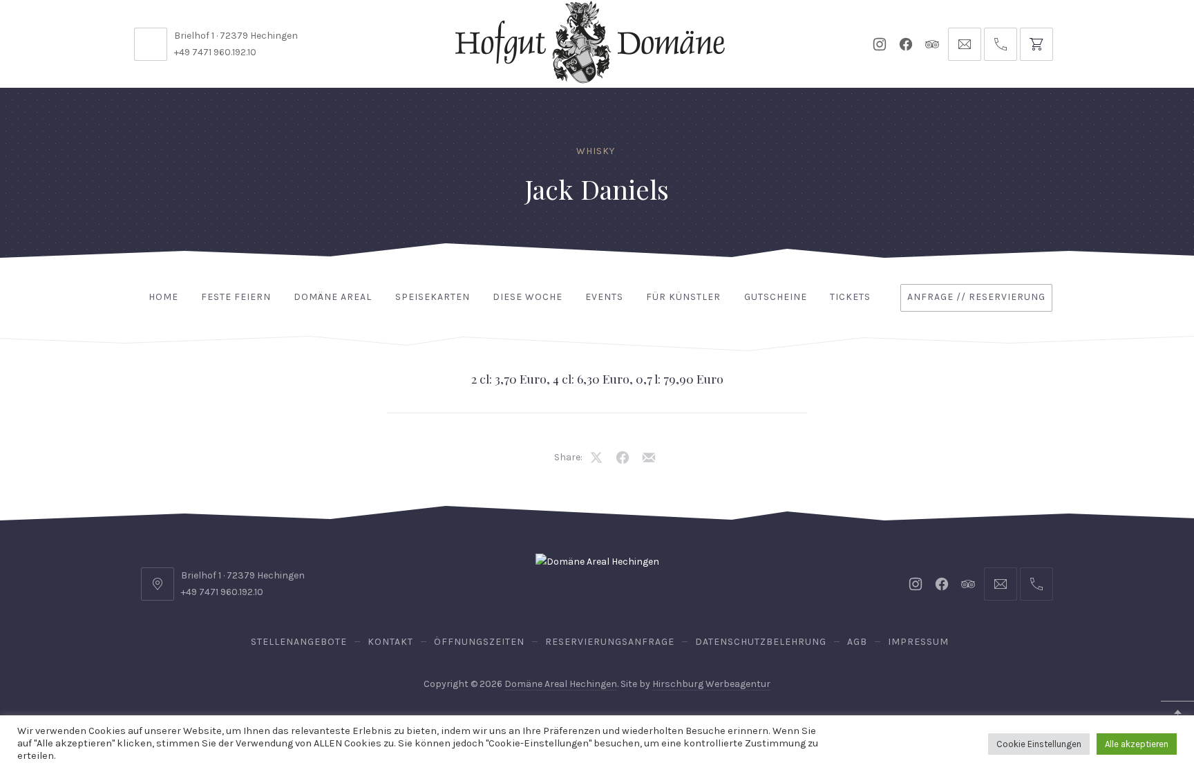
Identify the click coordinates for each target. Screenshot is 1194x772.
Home (163, 297)
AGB (857, 642)
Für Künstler (683, 297)
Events (604, 297)
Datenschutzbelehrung (760, 642)
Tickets (850, 297)
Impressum (918, 642)
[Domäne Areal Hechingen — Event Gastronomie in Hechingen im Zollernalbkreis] (590, 42)
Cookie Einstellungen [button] (1038, 744)
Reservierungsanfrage (609, 642)
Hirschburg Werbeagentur (711, 684)
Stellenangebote (299, 642)
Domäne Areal (333, 297)
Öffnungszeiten (479, 642)
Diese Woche (527, 297)
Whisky (595, 151)
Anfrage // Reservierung (976, 297)
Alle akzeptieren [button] (1136, 744)
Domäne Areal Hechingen (560, 684)
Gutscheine (775, 297)
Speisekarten (432, 297)
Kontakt (390, 642)
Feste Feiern (236, 297)
